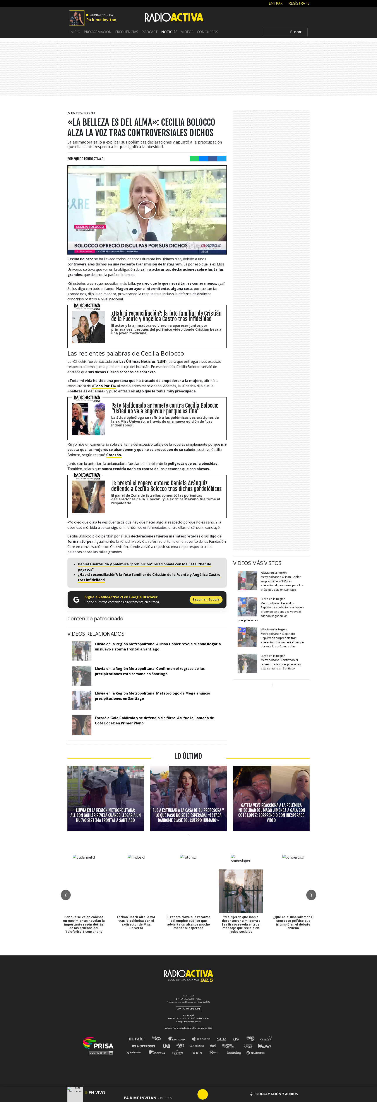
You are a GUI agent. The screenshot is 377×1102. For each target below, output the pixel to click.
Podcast (150, 31)
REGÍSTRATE (298, 3)
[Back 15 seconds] (192, 1094)
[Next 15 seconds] (213, 1094)
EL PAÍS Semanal (230, 1045)
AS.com (236, 1039)
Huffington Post (144, 1045)
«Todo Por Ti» (104, 385)
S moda (216, 1052)
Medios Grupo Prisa (99, 1053)
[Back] (182, 1094)
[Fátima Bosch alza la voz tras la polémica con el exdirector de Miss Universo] (136, 891)
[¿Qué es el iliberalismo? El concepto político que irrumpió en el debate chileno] (293, 891)
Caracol (266, 1039)
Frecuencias (126, 31)
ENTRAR (275, 3)
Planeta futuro (246, 1045)
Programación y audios (276, 1094)
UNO (168, 1045)
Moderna (157, 1052)
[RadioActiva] (174, 17)
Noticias (169, 31)
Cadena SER (221, 1039)
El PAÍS (138, 1039)
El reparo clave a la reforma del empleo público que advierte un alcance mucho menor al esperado (188, 922)
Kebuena (262, 1045)
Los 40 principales (159, 1039)
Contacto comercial (188, 1008)
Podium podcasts (179, 1052)
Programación (98, 31)
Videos (187, 31)
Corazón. (114, 454)
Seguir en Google (206, 599)
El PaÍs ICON (197, 1052)
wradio (181, 1045)
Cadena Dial (214, 1045)
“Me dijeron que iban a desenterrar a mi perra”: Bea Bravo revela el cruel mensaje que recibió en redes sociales (240, 924)
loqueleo (235, 1052)
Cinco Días (198, 1045)
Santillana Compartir (203, 1039)
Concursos (207, 31)
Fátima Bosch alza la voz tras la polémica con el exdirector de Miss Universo (136, 922)
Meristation (256, 1052)
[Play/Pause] (202, 1094)
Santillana (180, 1039)
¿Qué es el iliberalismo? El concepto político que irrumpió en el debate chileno (293, 922)
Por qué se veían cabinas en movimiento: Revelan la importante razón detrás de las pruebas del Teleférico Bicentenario (84, 924)
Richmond (136, 1052)
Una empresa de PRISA (100, 1042)
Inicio (74, 31)
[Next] (223, 1094)
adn (250, 1039)
